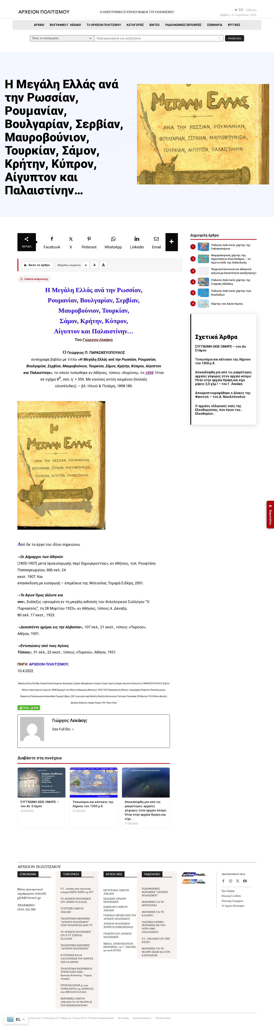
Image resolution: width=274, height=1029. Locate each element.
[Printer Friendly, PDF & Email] (28, 709)
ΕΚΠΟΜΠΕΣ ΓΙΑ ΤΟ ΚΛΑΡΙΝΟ (153, 913)
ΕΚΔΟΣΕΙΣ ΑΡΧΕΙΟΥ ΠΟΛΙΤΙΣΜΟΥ (115, 900)
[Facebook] (223, 881)
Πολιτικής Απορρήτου (232, 900)
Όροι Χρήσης (228, 890)
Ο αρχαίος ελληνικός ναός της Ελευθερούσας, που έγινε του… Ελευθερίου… (219, 410)
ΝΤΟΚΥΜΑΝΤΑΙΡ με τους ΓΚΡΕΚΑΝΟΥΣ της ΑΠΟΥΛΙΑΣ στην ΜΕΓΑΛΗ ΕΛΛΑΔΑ (77, 988)
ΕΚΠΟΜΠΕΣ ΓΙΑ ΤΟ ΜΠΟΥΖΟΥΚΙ (153, 903)
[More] (171, 242)
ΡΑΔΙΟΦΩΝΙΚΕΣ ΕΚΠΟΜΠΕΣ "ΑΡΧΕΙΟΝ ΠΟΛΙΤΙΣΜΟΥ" (155, 892)
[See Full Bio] (72, 729)
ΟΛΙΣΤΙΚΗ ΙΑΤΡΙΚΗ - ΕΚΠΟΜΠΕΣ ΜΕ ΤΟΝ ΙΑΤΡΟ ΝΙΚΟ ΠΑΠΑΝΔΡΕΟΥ (153, 927)
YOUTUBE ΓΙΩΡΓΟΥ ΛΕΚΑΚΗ (72, 910)
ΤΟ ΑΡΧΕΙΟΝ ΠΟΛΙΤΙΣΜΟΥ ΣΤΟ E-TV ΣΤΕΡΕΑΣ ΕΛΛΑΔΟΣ (76, 935)
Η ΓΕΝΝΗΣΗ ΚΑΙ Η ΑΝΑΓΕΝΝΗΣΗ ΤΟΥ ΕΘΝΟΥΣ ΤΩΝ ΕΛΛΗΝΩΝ (77, 958)
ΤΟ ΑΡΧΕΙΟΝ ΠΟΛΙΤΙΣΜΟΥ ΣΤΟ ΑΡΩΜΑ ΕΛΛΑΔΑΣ (76, 900)
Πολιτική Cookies (231, 895)
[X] (237, 881)
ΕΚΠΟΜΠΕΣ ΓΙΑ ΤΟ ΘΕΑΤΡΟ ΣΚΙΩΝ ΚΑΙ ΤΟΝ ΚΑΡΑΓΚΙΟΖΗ (156, 952)
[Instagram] (230, 881)
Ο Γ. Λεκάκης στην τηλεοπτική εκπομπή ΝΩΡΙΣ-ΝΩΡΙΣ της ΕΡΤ (77, 890)
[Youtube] (245, 881)
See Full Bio (61, 729)
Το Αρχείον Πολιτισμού (233, 905)
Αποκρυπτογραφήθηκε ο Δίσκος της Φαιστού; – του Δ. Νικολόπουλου (223, 395)
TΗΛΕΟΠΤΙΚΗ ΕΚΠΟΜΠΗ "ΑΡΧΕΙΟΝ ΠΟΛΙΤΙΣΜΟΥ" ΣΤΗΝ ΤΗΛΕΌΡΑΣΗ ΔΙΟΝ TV (77, 922)
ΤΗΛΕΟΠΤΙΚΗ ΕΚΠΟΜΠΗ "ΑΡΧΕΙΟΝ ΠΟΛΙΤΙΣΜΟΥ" (75, 946)
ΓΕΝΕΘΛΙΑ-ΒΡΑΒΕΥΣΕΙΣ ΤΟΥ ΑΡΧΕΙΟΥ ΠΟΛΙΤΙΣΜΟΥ (120, 916)
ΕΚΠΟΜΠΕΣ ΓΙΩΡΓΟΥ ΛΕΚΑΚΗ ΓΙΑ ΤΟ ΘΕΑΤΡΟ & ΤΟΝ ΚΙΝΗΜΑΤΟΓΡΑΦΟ (76, 1002)
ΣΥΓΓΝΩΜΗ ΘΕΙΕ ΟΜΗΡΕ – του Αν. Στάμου (221, 348)
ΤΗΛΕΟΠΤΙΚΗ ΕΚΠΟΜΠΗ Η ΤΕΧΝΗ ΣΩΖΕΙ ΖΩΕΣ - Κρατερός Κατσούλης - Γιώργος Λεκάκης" (76, 973)
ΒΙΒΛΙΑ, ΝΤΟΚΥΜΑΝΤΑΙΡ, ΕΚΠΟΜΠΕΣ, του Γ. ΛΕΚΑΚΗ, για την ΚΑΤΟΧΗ (120, 947)
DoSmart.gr (66, 1017)
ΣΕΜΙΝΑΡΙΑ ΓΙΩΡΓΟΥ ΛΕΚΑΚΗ (116, 908)
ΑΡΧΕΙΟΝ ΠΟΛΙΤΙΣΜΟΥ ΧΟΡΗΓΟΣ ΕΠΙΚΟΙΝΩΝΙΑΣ (118, 925)
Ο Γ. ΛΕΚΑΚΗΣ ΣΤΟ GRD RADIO (156, 940)
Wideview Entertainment (101, 1017)
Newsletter (270, 514)
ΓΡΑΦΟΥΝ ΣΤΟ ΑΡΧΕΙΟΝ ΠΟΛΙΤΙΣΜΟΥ (118, 935)
